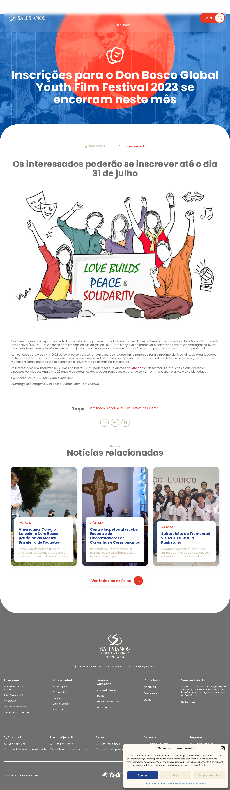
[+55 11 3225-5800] (97, 744)
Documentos (104, 707)
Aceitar (142, 775)
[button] (223, 748)
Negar (176, 775)
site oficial (139, 368)
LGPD (147, 700)
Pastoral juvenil (61, 686)
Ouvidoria (151, 693)
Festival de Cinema (144, 408)
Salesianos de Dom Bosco (14, 688)
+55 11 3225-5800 (110, 744)
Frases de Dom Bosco (109, 701)
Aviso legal (201, 783)
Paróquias (58, 709)
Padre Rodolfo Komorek (16, 712)
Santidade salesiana (15, 706)
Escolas (57, 698)
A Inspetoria (10, 700)
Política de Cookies (155, 783)
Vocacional (152, 680)
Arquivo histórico (106, 690)
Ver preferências (209, 775)
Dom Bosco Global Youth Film (109, 408)
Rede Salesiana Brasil (16, 695)
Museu (100, 695)
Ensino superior (61, 703)
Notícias (150, 687)
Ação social (59, 692)
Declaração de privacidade (180, 783)
